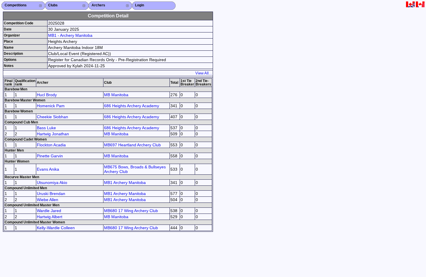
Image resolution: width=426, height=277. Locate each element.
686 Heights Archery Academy (131, 105)
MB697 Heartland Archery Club (132, 145)
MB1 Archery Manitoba (125, 182)
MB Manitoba (116, 94)
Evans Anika (48, 169)
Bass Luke (46, 127)
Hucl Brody (47, 94)
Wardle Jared (49, 210)
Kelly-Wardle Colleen (56, 227)
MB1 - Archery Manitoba (70, 35)
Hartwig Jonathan (53, 134)
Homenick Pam (51, 105)
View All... (203, 73)
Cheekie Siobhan (52, 116)
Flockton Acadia (51, 145)
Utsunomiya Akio (52, 182)
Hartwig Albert (49, 216)
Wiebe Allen (47, 199)
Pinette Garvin (50, 156)
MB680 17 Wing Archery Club (131, 210)
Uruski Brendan (51, 193)
